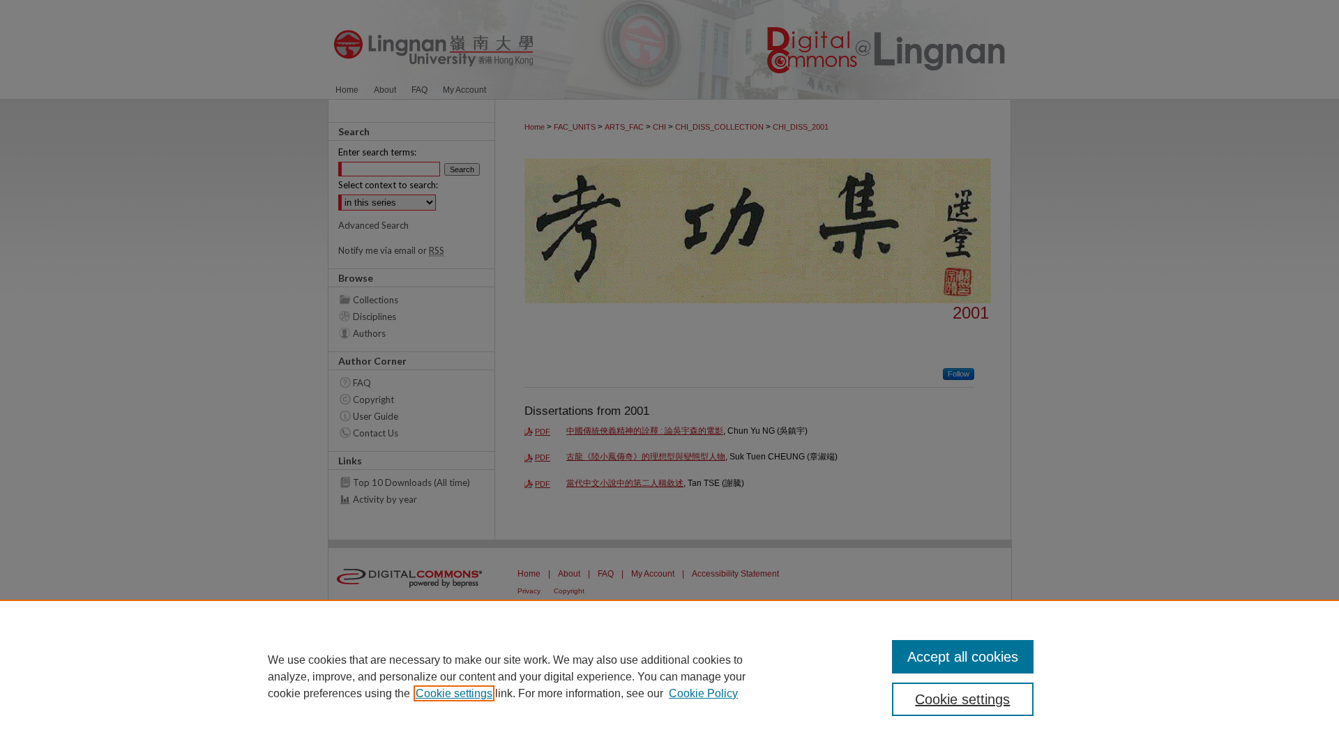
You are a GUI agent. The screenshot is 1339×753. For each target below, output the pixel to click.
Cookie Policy (703, 693)
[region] (669, 676)
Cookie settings (454, 693)
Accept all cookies (962, 656)
